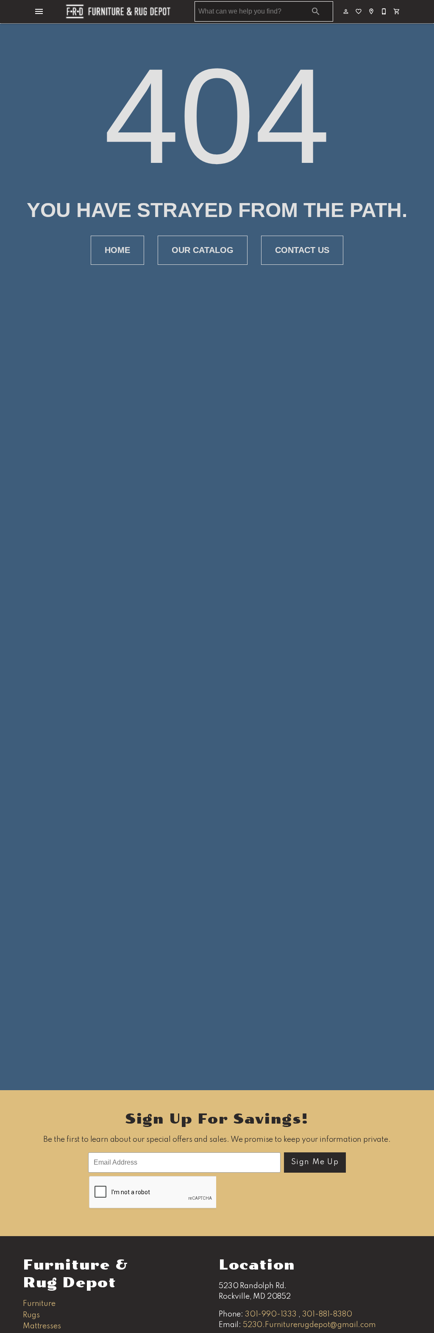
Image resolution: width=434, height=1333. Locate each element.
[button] (39, 11)
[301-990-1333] (384, 11)
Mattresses (42, 1326)
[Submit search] (315, 11)
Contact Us (302, 250)
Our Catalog (203, 250)
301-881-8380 (327, 1314)
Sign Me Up (315, 1162)
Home (117, 250)
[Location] (371, 11)
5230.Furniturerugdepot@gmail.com (309, 1325)
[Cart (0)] (397, 11)
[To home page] (118, 11)
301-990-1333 (271, 1314)
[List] (358, 11)
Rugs (31, 1315)
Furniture (39, 1304)
